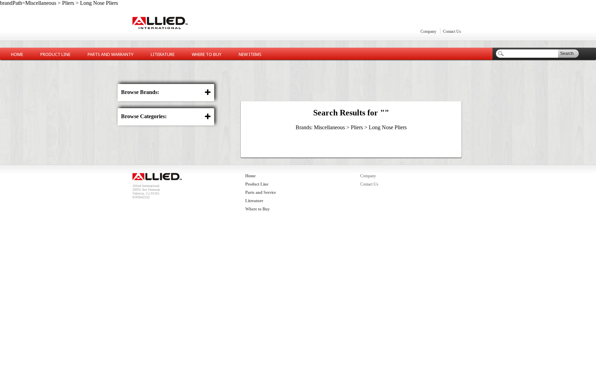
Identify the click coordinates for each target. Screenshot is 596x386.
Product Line (55, 54)
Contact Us (452, 31)
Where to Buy (206, 54)
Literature (163, 54)
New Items (250, 54)
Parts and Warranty (110, 54)
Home (17, 54)
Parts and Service (260, 192)
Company (428, 31)
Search (567, 53)
